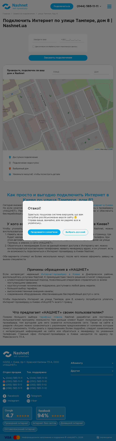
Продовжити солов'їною (44, 232)
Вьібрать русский (75, 232)
